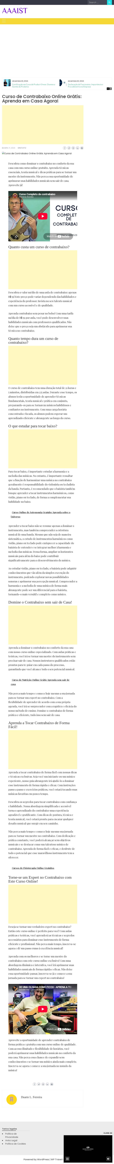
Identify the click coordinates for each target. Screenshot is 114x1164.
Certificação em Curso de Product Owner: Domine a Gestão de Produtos (33, 85)
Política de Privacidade (11, 1135)
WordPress (43, 1159)
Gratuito (22, 148)
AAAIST (15, 10)
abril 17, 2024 (9, 148)
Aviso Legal (11, 1140)
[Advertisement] (57, 48)
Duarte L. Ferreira (31, 1097)
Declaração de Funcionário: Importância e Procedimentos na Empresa (85, 85)
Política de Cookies (15, 1143)
